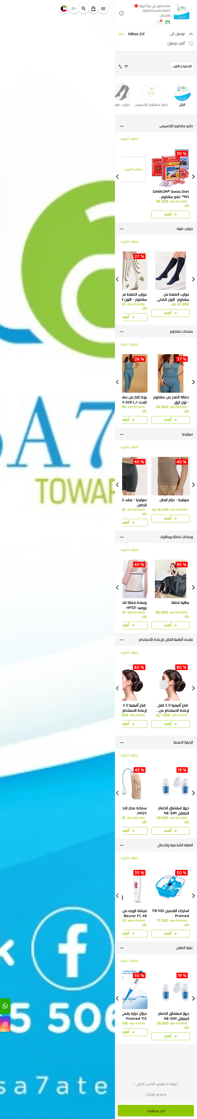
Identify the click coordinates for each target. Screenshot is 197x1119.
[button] (156, 13)
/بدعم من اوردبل (156, 1094)
